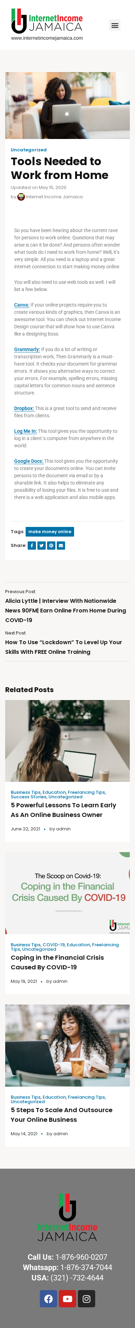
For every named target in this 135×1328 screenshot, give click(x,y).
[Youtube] (67, 1298)
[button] (114, 25)
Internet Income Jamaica (54, 196)
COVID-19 (54, 944)
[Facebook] (48, 1298)
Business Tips (25, 792)
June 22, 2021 (25, 829)
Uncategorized (29, 150)
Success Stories (28, 796)
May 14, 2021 (24, 1133)
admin (63, 829)
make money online (49, 532)
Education (54, 792)
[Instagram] (86, 1298)
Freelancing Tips (86, 792)
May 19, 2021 (24, 981)
